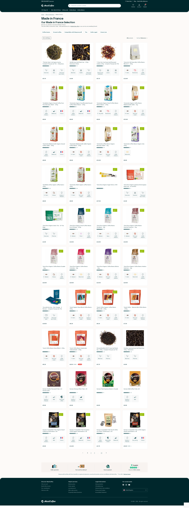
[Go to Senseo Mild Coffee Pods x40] (135, 388)
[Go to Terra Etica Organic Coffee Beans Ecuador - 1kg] (54, 266)
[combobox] (94, 5)
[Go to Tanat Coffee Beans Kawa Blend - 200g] (54, 347)
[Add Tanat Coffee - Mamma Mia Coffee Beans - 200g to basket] (144, 323)
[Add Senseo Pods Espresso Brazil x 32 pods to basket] (117, 405)
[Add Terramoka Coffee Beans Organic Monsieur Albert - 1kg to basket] (117, 160)
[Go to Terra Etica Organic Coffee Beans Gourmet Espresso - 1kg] (135, 225)
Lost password (72, 488)
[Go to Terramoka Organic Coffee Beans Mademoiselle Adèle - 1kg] (135, 102)
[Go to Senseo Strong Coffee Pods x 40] (81, 388)
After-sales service (72, 490)
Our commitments (45, 488)
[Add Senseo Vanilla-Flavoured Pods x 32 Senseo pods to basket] (63, 405)
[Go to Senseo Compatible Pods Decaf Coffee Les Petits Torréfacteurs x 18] (108, 429)
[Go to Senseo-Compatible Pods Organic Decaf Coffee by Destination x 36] (54, 429)
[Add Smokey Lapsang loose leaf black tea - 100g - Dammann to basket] (144, 364)
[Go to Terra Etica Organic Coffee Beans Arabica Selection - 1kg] (135, 266)
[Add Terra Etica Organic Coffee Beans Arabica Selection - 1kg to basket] (144, 282)
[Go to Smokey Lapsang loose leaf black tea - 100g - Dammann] (135, 347)
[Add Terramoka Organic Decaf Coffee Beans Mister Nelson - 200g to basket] (117, 119)
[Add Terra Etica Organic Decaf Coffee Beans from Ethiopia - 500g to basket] (90, 242)
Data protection (99, 484)
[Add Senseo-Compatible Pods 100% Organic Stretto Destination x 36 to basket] (144, 446)
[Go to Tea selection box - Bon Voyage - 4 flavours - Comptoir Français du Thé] (54, 307)
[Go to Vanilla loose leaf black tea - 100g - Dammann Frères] (81, 61)
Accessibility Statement (100, 492)
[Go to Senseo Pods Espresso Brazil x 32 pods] (108, 388)
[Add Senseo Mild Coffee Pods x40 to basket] (144, 405)
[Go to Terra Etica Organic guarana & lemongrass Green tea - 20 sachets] (135, 184)
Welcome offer (45, 490)
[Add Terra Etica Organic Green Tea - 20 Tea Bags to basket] (63, 242)
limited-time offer (75, 26)
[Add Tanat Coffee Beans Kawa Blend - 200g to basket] (63, 364)
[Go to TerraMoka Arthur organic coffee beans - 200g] (54, 184)
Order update (71, 486)
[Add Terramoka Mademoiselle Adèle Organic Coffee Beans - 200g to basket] (90, 160)
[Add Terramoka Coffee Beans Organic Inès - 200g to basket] (144, 160)
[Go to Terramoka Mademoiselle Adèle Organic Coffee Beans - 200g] (81, 143)
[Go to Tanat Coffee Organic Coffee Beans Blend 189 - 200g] (108, 307)
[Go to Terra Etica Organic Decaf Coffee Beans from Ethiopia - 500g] (81, 225)
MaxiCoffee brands (45, 486)
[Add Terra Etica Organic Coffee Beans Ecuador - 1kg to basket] (63, 282)
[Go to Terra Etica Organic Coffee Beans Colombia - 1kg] (81, 266)
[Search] (69, 5)
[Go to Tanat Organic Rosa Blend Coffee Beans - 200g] (81, 307)
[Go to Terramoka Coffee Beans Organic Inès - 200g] (135, 143)
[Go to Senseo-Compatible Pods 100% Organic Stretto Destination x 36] (135, 429)
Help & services (72, 481)
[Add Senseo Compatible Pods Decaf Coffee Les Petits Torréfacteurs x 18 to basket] (117, 446)
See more (51, 1)
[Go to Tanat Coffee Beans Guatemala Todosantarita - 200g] (81, 347)
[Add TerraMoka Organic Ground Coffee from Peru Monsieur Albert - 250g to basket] (63, 119)
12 (101, 453)
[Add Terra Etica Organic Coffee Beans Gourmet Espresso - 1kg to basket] (144, 242)
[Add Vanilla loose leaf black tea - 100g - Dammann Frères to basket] (90, 78)
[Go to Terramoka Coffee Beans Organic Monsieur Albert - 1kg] (108, 143)
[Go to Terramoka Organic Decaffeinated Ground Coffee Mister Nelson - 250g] (81, 102)
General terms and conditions (102, 488)
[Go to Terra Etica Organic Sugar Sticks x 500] (108, 184)
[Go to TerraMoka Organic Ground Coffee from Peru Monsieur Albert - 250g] (54, 102)
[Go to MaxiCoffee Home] (47, 6)
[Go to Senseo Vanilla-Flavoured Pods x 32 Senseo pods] (54, 388)
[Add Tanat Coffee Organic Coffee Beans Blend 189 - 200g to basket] (117, 323)
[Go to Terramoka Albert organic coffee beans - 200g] (81, 184)
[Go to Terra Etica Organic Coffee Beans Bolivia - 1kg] (108, 266)
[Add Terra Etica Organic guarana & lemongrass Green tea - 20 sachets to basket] (144, 201)
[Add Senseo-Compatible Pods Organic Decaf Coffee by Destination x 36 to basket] (63, 446)
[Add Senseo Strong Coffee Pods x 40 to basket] (90, 405)
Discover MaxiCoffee (47, 481)
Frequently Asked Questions (75, 492)
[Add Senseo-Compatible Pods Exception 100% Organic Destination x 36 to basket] (90, 446)
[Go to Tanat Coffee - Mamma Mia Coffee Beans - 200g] (135, 307)
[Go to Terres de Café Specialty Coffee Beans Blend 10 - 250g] (135, 61)
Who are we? (44, 484)
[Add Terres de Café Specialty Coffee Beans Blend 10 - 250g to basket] (144, 78)
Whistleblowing (99, 486)
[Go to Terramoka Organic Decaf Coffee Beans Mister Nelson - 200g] (108, 102)
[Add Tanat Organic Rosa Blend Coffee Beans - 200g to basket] (90, 323)
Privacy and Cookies (100, 490)
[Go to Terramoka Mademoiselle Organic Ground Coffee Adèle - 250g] (54, 143)
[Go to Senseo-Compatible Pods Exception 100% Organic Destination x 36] (81, 429)
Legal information (100, 481)
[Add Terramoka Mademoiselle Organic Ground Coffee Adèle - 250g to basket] (63, 160)
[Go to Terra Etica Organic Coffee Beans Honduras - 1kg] (108, 225)
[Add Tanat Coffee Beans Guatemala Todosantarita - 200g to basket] (90, 364)
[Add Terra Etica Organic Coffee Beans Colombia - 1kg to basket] (90, 282)
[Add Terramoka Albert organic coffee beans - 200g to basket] (90, 201)
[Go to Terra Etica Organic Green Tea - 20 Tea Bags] (54, 225)
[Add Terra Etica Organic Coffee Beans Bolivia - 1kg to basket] (117, 282)
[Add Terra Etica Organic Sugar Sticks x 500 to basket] (117, 201)
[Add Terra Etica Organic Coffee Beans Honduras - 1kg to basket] (117, 242)
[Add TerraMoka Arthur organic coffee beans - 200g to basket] (63, 201)
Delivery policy (71, 484)
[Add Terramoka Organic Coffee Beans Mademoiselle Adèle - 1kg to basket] (144, 119)
